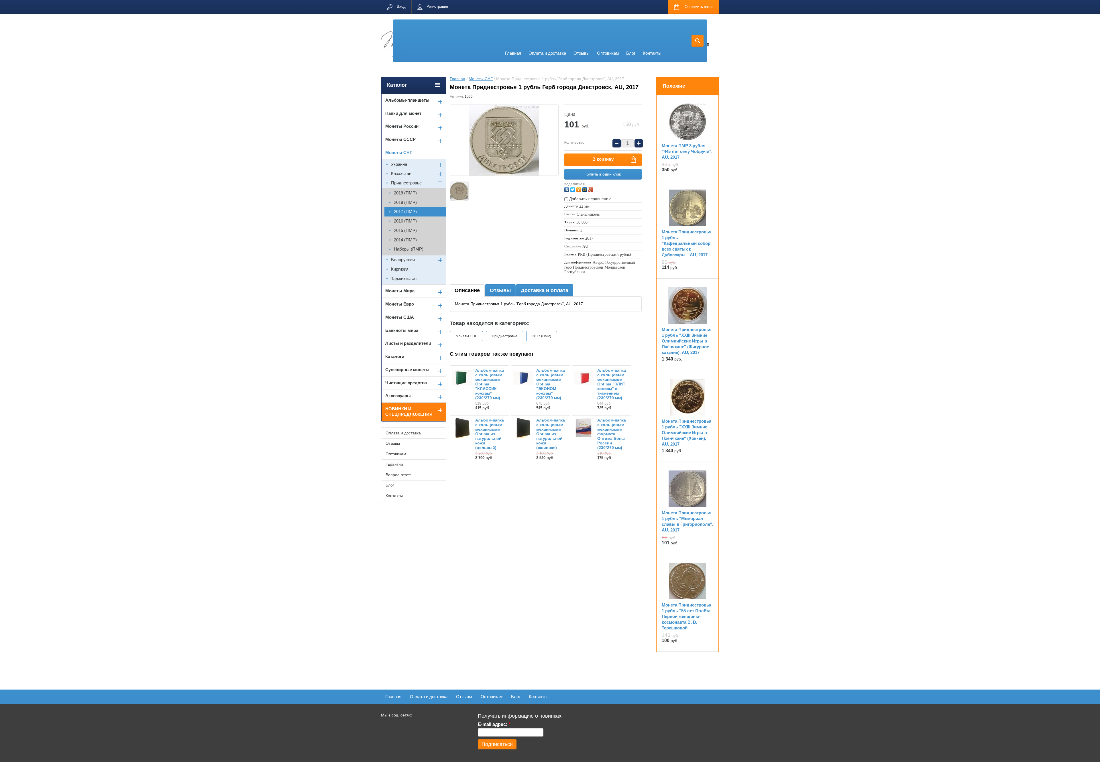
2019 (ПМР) (405, 192)
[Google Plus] (591, 189)
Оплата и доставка (547, 53)
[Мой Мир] (585, 189)
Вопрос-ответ (398, 474)
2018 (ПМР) (405, 202)
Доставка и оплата (544, 290)
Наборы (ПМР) (408, 249)
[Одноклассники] (579, 189)
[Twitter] (573, 189)
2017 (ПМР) (541, 336)
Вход (401, 6)
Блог (630, 53)
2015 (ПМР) (405, 230)
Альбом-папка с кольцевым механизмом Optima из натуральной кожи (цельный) (489, 434)
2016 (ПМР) (405, 220)
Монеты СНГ (481, 78)
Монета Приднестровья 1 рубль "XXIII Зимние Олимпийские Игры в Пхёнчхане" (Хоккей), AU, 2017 (687, 432)
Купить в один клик (603, 174)
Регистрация (437, 6)
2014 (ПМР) (405, 239)
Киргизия (399, 269)
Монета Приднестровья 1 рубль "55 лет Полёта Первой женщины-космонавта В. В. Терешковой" (687, 616)
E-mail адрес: (494, 724)
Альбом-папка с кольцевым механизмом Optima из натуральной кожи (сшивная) (550, 434)
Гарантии (394, 464)
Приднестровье (504, 336)
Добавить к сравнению (590, 198)
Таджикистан (404, 278)
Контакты (652, 53)
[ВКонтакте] (567, 189)
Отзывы (581, 53)
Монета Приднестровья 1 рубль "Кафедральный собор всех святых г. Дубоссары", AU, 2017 (687, 243)
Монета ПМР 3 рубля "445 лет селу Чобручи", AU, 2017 (687, 151)
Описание (467, 290)
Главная (513, 53)
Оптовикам (608, 53)
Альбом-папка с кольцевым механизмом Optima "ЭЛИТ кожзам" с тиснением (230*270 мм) (611, 384)
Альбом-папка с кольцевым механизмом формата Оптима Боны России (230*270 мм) (611, 434)
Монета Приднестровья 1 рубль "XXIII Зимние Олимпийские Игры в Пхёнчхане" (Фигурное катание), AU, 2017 (687, 341)
